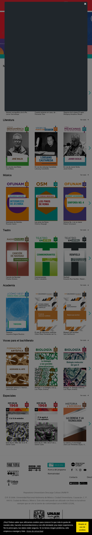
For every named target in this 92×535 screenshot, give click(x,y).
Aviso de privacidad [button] (34, 531)
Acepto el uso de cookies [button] (82, 527)
